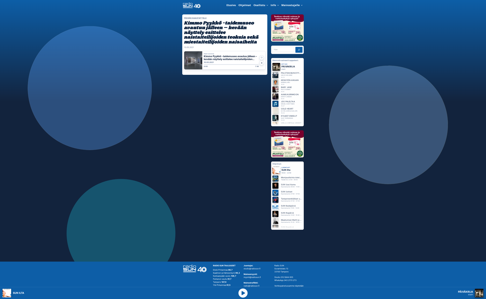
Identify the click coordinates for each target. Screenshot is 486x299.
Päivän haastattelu (195, 18)
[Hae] (298, 50)
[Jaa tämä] (261, 63)
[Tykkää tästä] (261, 57)
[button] (260, 5)
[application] (266, 5)
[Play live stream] (243, 293)
